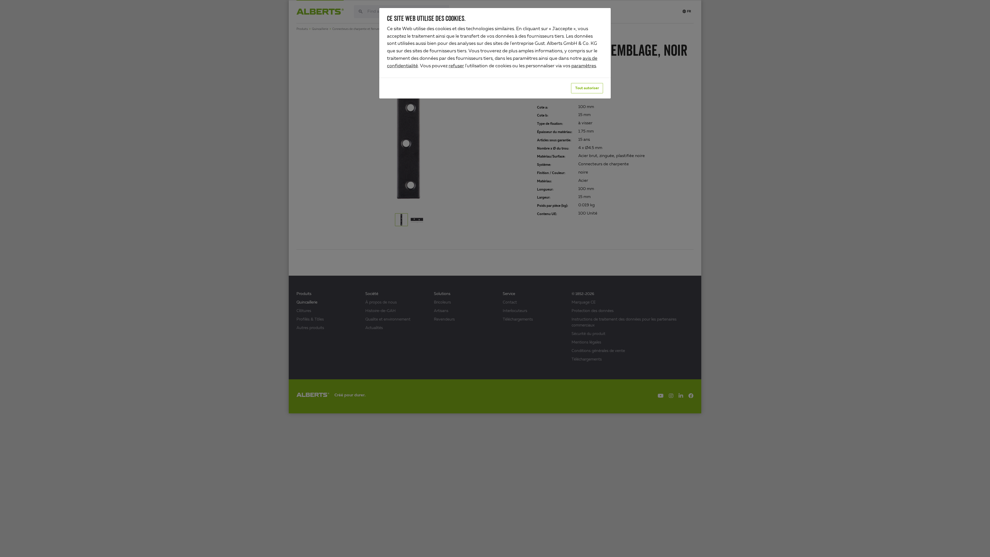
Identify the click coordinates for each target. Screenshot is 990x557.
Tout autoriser (587, 88)
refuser (456, 66)
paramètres (583, 66)
